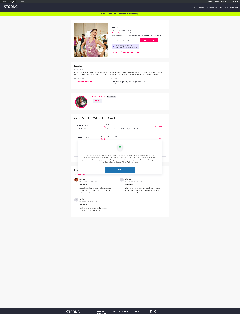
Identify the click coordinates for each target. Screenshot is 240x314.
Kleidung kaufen (231, 7)
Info (194, 7)
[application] (120, 157)
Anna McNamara (118, 33)
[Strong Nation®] (11, 7)
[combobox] (125, 40)
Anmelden (210, 1)
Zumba (4, 1)
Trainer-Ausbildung (214, 7)
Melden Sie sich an (220, 1)
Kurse (201, 7)
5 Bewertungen (135, 33)
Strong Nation (12, 1)
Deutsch (233, 1)
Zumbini (21, 1)
